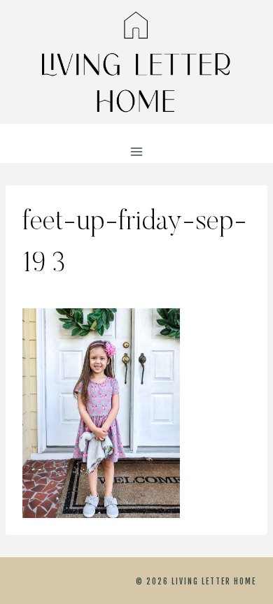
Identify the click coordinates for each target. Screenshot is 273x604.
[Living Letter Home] (136, 62)
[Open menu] (137, 152)
